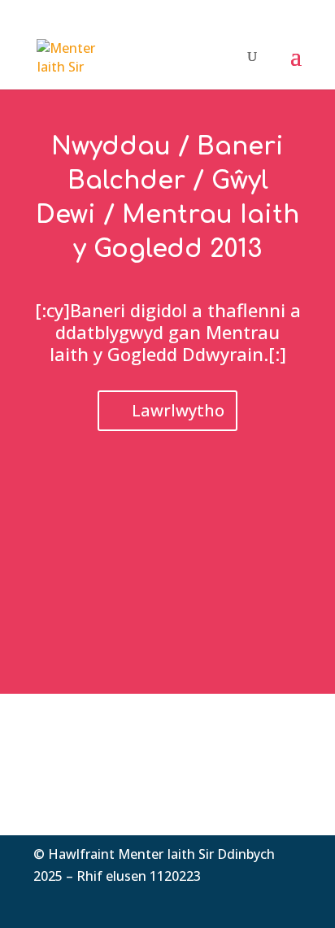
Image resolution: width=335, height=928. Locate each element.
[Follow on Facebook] (224, 900)
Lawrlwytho (178, 410)
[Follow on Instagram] (289, 900)
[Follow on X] (256, 900)
